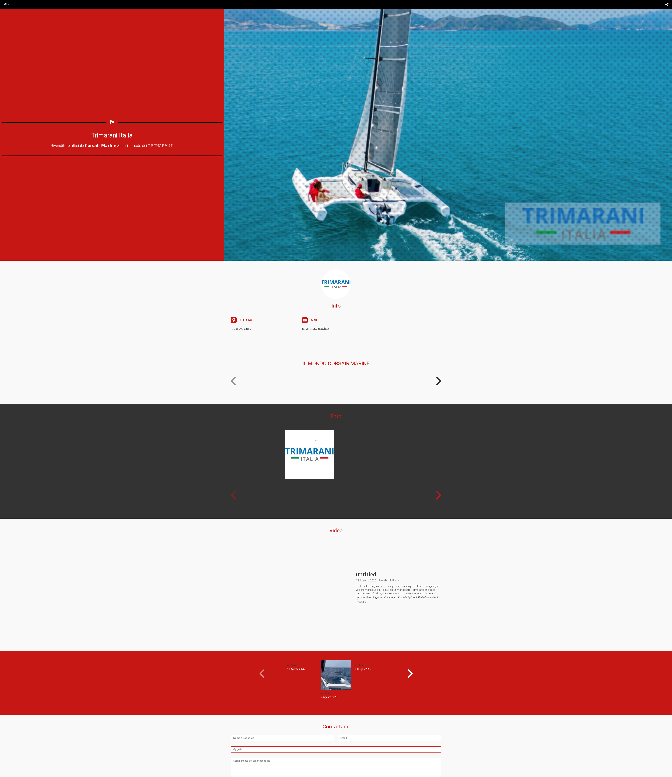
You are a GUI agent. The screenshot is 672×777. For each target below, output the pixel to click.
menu (7, 4)
